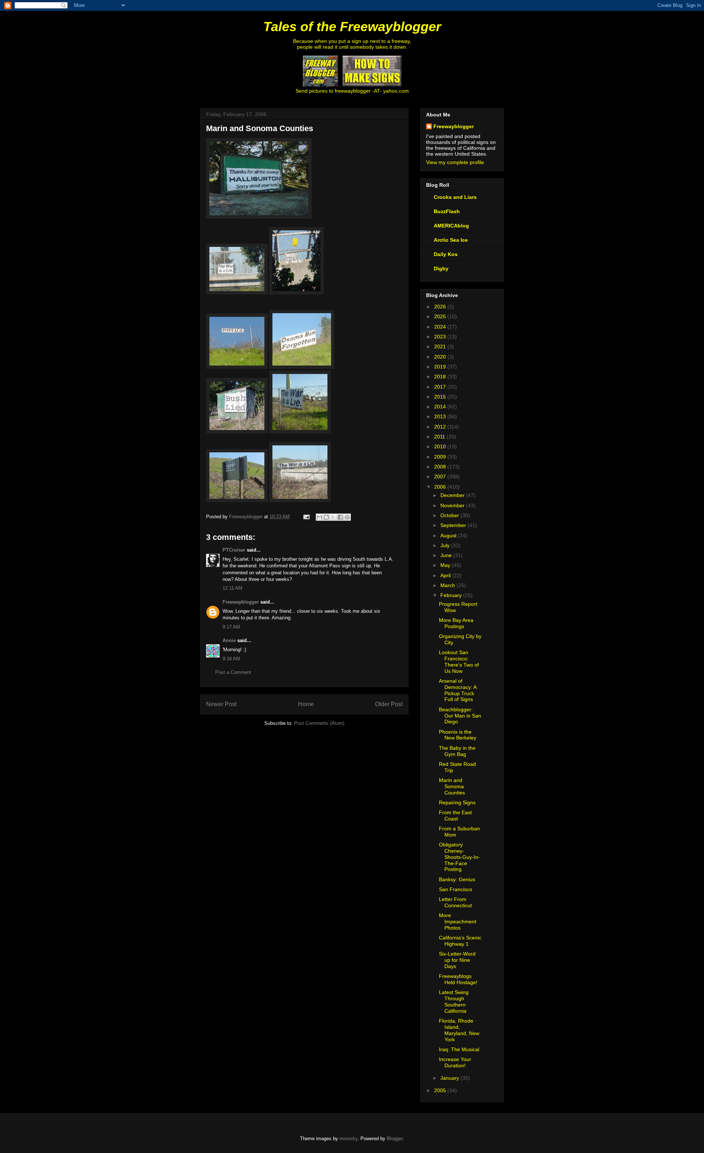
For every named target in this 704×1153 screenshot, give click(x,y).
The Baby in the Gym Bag (457, 751)
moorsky (349, 1138)
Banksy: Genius (457, 879)
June (446, 555)
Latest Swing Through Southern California (454, 1001)
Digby (441, 268)
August (449, 535)
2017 (440, 387)
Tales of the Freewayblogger (352, 26)
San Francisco (455, 889)
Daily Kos (446, 254)
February (451, 595)
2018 (440, 376)
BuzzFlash (447, 211)
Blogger (395, 1138)
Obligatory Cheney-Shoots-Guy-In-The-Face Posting (459, 857)
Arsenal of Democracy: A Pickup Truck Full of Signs (457, 690)
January (450, 1078)
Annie (229, 640)
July (445, 545)
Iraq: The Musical (459, 1049)
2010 (440, 446)
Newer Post (221, 704)
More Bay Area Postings (456, 623)
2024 (440, 327)
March (448, 585)
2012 (440, 427)
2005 (440, 1090)
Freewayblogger (241, 602)
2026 (440, 306)
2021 (440, 346)
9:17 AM (231, 627)
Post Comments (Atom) (319, 723)
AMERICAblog (451, 226)
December (453, 495)
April (446, 575)
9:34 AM (231, 658)
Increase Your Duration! (455, 1062)
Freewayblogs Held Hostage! (458, 979)
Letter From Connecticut (455, 902)
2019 (440, 367)
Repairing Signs (457, 802)
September (453, 525)
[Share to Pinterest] (347, 517)
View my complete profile (455, 162)
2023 (440, 337)
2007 (440, 476)
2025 (440, 316)
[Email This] (319, 517)
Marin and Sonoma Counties (452, 786)
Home (306, 704)
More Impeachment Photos (457, 921)
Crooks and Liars (455, 197)
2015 (440, 397)
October (450, 515)
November (453, 505)
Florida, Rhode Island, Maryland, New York (459, 1030)
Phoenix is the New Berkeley (457, 735)
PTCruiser (234, 550)
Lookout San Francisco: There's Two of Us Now (459, 661)
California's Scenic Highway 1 (460, 941)
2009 (440, 457)
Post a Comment (233, 672)
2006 (440, 487)
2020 (440, 357)
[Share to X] (333, 517)
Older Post (389, 704)
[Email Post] (306, 516)
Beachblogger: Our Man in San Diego (460, 716)
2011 (440, 437)
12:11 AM (232, 588)
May (446, 565)
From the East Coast (455, 815)
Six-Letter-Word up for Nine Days (457, 960)
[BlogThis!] (326, 517)
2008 (440, 467)
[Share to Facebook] (340, 517)
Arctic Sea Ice (451, 240)
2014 (440, 406)
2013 (440, 416)
